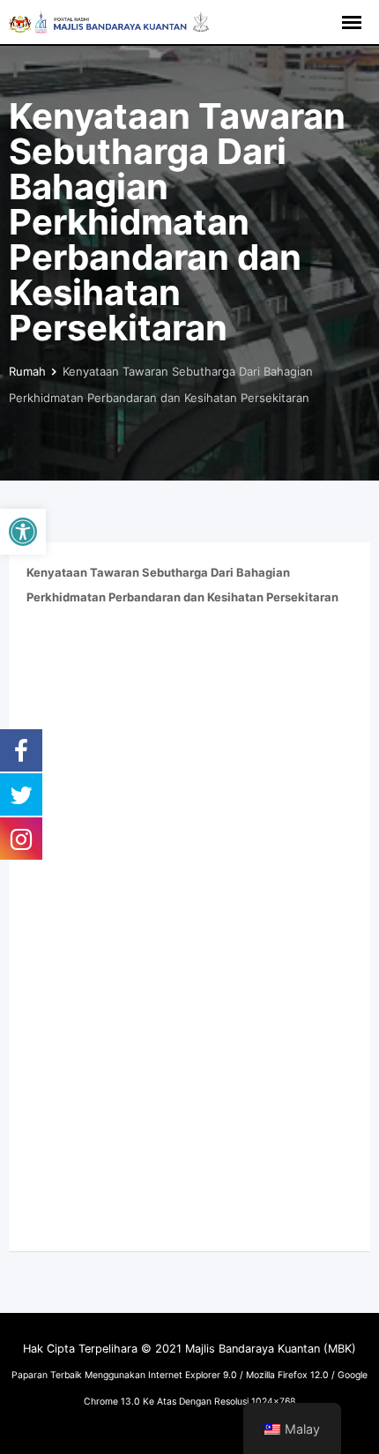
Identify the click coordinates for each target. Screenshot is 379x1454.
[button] (23, 532)
